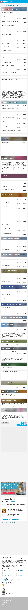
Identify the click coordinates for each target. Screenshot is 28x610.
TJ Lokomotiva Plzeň (10, 592)
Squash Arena (6, 139)
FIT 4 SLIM (5, 410)
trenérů (21, 575)
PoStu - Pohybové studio (9, 400)
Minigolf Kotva (6, 364)
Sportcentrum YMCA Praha (9, 9)
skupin (21, 572)
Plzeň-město (11, 522)
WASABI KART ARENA (8, 348)
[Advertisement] (14, 467)
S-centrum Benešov (7, 383)
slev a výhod (9, 575)
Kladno (10, 579)
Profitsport (8, 587)
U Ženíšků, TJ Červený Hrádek (10, 391)
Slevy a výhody (6, 5)
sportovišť (8, 570)
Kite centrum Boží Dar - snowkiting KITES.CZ (15, 287)
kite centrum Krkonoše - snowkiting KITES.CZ (15, 304)
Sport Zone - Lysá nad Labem (10, 341)
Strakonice (4, 580)
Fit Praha (4, 175)
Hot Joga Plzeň (9, 583)
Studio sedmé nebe (7, 324)
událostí (8, 572)
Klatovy (10, 580)
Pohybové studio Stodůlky (9, 102)
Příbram (16, 579)
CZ (1, 522)
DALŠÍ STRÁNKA (22, 424)
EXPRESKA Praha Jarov (9, 158)
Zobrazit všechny (6, 519)
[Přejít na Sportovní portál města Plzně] (13, 494)
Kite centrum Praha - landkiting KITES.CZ (14, 238)
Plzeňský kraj (5, 522)
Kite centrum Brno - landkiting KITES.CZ (13, 254)
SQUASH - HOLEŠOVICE (9, 271)
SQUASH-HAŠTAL (7, 194)
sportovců (21, 570)
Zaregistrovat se (15, 519)
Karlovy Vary (4, 579)
